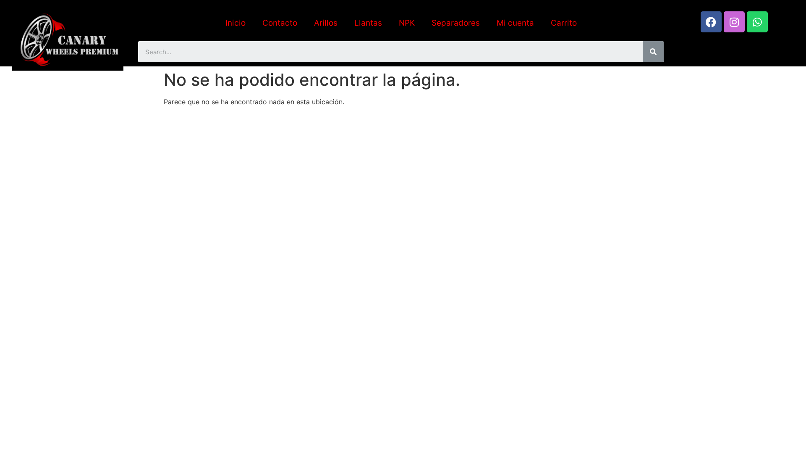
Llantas (368, 23)
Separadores (456, 23)
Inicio (235, 23)
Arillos (326, 23)
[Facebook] (711, 21)
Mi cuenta (515, 23)
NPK (407, 23)
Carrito (564, 23)
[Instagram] (734, 21)
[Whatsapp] (757, 21)
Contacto (279, 23)
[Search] (653, 51)
